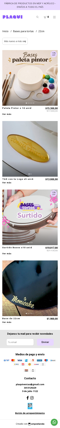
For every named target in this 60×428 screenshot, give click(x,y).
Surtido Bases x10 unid (17, 247)
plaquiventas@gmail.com (30, 384)
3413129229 (30, 387)
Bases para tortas (23, 31)
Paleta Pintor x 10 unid (17, 108)
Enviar (45, 342)
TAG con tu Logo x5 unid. (18, 179)
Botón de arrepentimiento (30, 413)
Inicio (5, 31)
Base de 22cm (11, 318)
